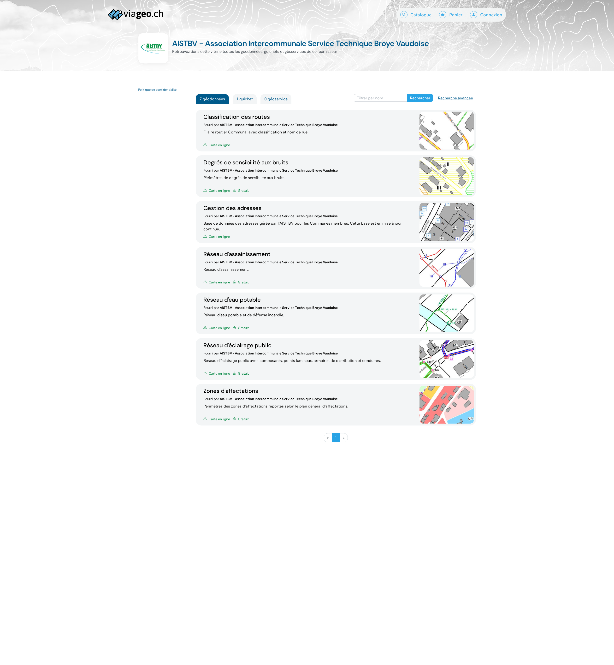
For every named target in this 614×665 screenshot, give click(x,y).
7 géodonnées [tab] (212, 98)
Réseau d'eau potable (232, 299)
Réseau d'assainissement (237, 254)
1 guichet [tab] (244, 98)
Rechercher (420, 98)
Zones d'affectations (230, 391)
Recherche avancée (455, 98)
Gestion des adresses (232, 208)
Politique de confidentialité (157, 89)
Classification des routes (236, 116)
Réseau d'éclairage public (237, 345)
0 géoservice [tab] (276, 98)
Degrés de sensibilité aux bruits (245, 162)
